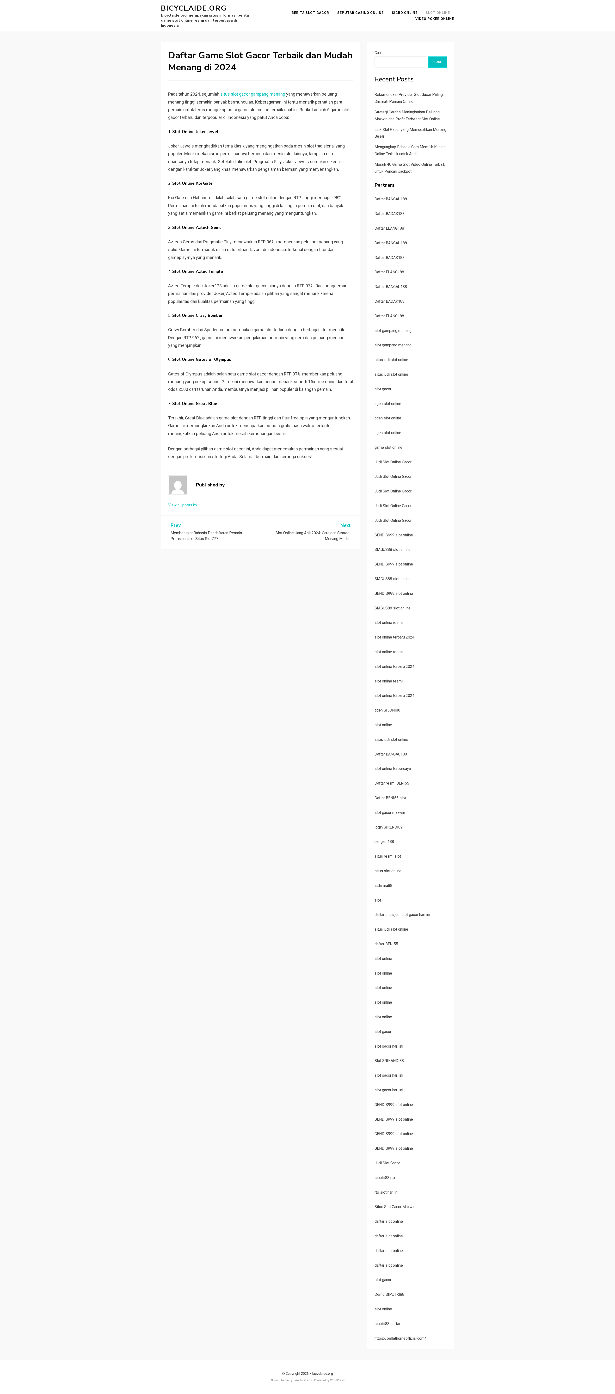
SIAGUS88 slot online (393, 549)
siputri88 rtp (385, 1177)
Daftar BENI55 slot (390, 798)
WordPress (337, 1380)
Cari (378, 52)
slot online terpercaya (393, 768)
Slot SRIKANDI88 (389, 1060)
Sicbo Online (405, 13)
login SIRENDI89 (389, 827)
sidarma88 (383, 885)
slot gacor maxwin (390, 812)
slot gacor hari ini (389, 1046)
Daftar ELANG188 (389, 228)
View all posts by (182, 505)
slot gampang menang (393, 330)
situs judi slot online (391, 359)
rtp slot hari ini (386, 1192)
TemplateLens (302, 1380)
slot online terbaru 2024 (394, 637)
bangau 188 (384, 841)
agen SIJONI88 (387, 710)
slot (378, 900)
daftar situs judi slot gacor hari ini (402, 914)
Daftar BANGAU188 (391, 199)
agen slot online (388, 403)
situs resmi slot (388, 856)
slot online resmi (389, 622)
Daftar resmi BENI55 (392, 783)
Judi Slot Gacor (387, 1163)
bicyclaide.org (194, 8)
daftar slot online (389, 1221)
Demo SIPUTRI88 (389, 1294)
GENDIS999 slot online (394, 535)
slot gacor (383, 389)
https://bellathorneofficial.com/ (400, 1338)
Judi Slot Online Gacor (393, 462)
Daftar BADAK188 (390, 213)
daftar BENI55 (386, 944)
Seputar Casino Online (360, 13)
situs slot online (388, 871)
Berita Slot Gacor (310, 13)
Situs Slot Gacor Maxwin (395, 1206)
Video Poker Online (434, 19)
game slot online (388, 447)
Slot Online (438, 13)
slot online (383, 725)
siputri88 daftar (387, 1323)
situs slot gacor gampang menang (252, 94)
